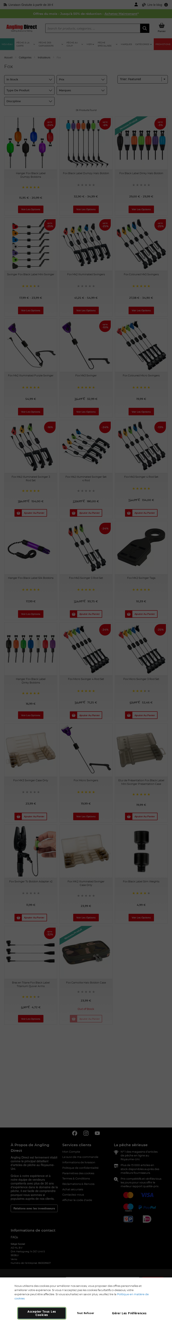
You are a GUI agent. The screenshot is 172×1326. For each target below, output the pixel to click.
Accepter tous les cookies (41, 1313)
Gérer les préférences (129, 1313)
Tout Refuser (85, 1313)
